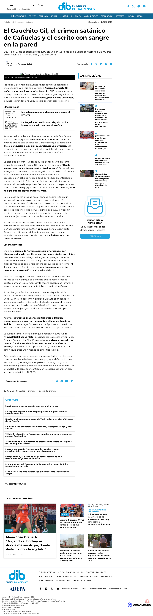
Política (32, 16)
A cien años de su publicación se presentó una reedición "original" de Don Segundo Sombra (38, 443)
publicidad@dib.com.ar (17, 599)
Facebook (40, 588)
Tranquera (76, 580)
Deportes (120, 16)
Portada (7, 22)
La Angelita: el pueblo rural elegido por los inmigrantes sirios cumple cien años (36, 413)
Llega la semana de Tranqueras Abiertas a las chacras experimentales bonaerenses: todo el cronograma (32, 450)
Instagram (46, 588)
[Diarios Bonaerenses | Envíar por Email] (105, 64)
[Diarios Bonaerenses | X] (133, 6)
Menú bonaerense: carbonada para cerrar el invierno (31, 406)
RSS (125, 589)
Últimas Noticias (18, 16)
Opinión (54, 16)
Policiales (76, 16)
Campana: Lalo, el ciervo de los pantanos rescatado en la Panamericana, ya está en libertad (34, 458)
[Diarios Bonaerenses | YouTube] (144, 6)
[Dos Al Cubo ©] (139, 607)
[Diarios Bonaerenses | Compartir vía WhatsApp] (101, 64)
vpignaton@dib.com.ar (33, 599)
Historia (130, 16)
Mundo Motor (63, 580)
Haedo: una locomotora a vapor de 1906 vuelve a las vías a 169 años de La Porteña (39, 420)
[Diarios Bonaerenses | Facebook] (128, 6)
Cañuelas (20, 391)
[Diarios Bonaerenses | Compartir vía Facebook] (91, 64)
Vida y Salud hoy (47, 580)
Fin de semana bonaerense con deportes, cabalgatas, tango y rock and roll (38, 428)
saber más (95, 236)
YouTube (57, 588)
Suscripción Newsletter (70, 589)
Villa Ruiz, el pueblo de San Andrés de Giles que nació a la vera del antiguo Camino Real (38, 435)
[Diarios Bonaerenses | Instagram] (138, 6)
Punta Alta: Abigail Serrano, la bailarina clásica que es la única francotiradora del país (36, 465)
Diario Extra (106, 576)
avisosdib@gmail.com (49, 599)
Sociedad (64, 16)
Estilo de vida (107, 16)
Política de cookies (115, 589)
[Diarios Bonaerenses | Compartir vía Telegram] (110, 64)
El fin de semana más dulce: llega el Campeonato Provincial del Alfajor (37, 473)
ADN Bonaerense (91, 16)
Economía (43, 16)
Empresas (83, 576)
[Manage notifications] (147, 601)
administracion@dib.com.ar (15, 605)
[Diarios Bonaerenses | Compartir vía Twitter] (96, 64)
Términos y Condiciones (97, 589)
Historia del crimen (47, 391)
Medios (140, 16)
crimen (31, 391)
